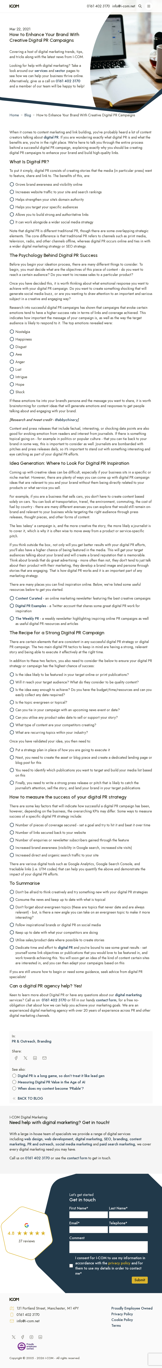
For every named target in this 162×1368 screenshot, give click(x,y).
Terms (116, 1325)
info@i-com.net (123, 6)
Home (14, 115)
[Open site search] (140, 6)
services (42, 70)
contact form (106, 1000)
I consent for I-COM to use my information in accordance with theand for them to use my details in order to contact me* (110, 1265)
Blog (27, 115)
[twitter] (25, 1058)
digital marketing (128, 995)
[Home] (14, 6)
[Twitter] (13, 1337)
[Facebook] (22, 1337)
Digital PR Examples (31, 605)
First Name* (78, 1208)
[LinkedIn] (40, 1337)
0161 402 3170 (98, 6)
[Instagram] (31, 1337)
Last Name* (118, 1208)
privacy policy (119, 1263)
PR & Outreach (23, 1041)
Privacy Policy (122, 1314)
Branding (44, 1041)
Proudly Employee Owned (132, 1308)
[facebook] (16, 1058)
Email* (74, 1223)
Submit (140, 1280)
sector (60, 70)
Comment (77, 1238)
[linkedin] (35, 1058)
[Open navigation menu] (149, 6)
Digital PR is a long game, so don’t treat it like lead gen (61, 1075)
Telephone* (118, 1223)
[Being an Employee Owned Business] (27, 1347)
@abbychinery (66, 419)
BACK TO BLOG (30, 1098)
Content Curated (28, 598)
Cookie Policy (122, 1319)
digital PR (51, 137)
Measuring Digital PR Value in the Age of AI (51, 1082)
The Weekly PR (27, 618)
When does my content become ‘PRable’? (51, 1088)
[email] (44, 1058)
